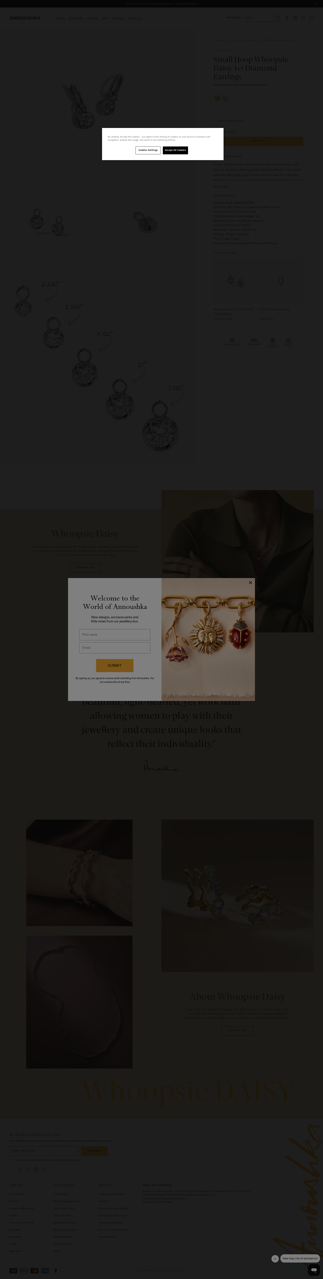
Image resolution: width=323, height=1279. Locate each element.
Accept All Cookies (175, 150)
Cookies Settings (148, 150)
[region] (163, 144)
